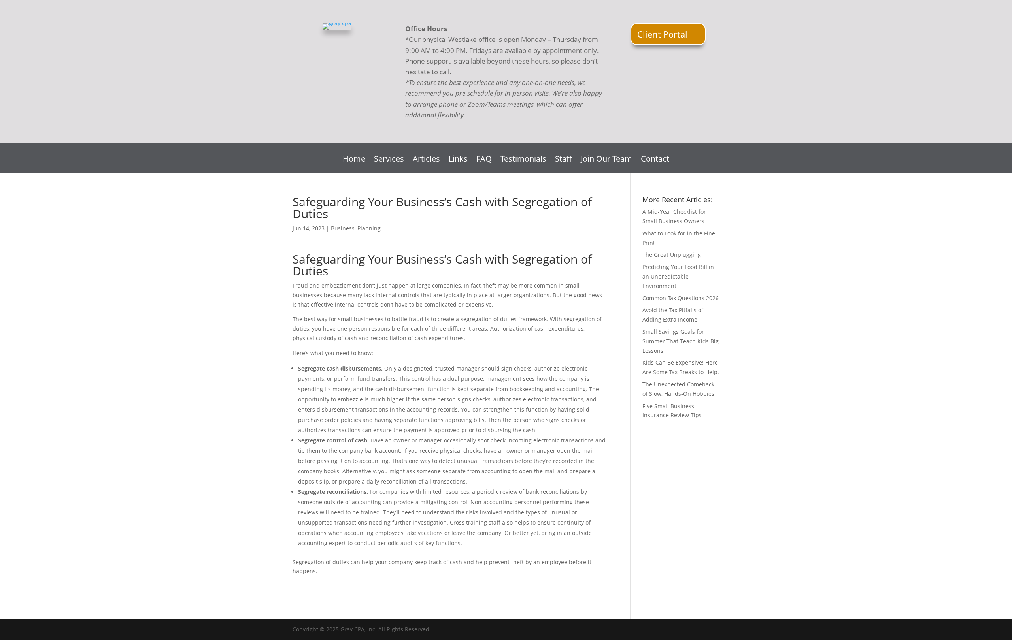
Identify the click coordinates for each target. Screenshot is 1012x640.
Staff (563, 160)
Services (389, 160)
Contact (655, 160)
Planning (369, 228)
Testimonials (523, 160)
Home (354, 160)
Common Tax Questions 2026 (680, 298)
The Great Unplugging (671, 254)
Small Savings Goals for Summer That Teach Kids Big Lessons (680, 341)
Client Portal (662, 34)
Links (458, 160)
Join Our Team (606, 160)
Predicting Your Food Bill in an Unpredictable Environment (678, 276)
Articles (426, 160)
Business (343, 228)
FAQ (484, 160)
